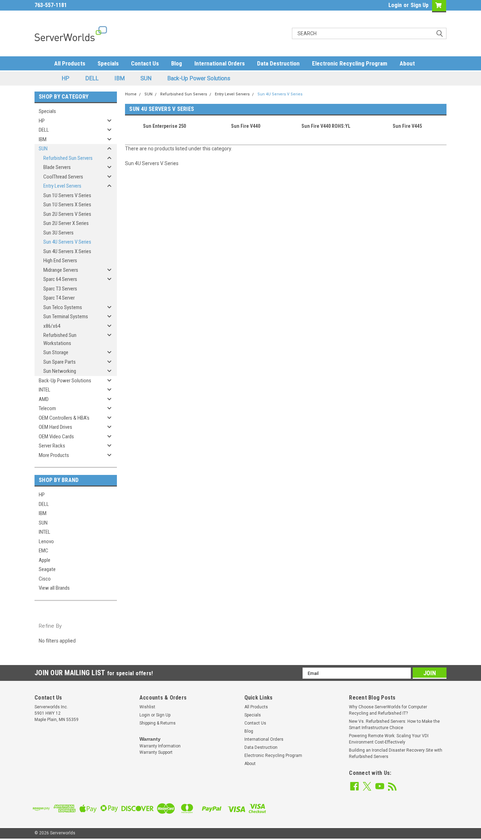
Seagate (47, 569)
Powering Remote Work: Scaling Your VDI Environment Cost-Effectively (389, 739)
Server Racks (52, 446)
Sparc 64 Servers (60, 279)
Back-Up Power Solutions (198, 78)
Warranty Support (156, 752)
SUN (145, 78)
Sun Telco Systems (62, 307)
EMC (43, 550)
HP (65, 78)
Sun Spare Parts (59, 362)
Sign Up (420, 5)
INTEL (44, 390)
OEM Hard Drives (55, 427)
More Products (54, 455)
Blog (176, 63)
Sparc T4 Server (59, 298)
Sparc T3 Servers (60, 289)
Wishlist (147, 706)
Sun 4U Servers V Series (67, 242)
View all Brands (54, 588)
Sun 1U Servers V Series (67, 195)
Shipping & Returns (157, 723)
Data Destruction (278, 63)
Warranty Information (160, 746)
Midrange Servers (60, 270)
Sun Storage (55, 352)
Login (395, 5)
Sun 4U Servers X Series (67, 251)
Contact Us (145, 63)
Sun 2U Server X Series (66, 223)
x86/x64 (51, 326)
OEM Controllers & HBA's (64, 418)
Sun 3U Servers (58, 233)
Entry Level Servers (62, 186)
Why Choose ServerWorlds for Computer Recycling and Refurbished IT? (388, 710)
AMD (44, 399)
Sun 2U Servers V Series (67, 214)
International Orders (219, 63)
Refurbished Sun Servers (68, 158)
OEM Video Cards (56, 436)
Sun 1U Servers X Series (67, 204)
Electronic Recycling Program (349, 63)
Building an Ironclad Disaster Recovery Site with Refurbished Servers (395, 753)
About (407, 63)
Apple (44, 560)
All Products (69, 63)
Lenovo (46, 541)
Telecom (47, 408)
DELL (92, 78)
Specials (108, 63)
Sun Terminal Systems (65, 316)
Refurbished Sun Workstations (59, 339)
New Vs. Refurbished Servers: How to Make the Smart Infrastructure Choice (394, 724)
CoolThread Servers (63, 177)
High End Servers (60, 260)
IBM (119, 78)
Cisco (45, 579)
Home (131, 94)
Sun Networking (59, 371)
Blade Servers (57, 167)
